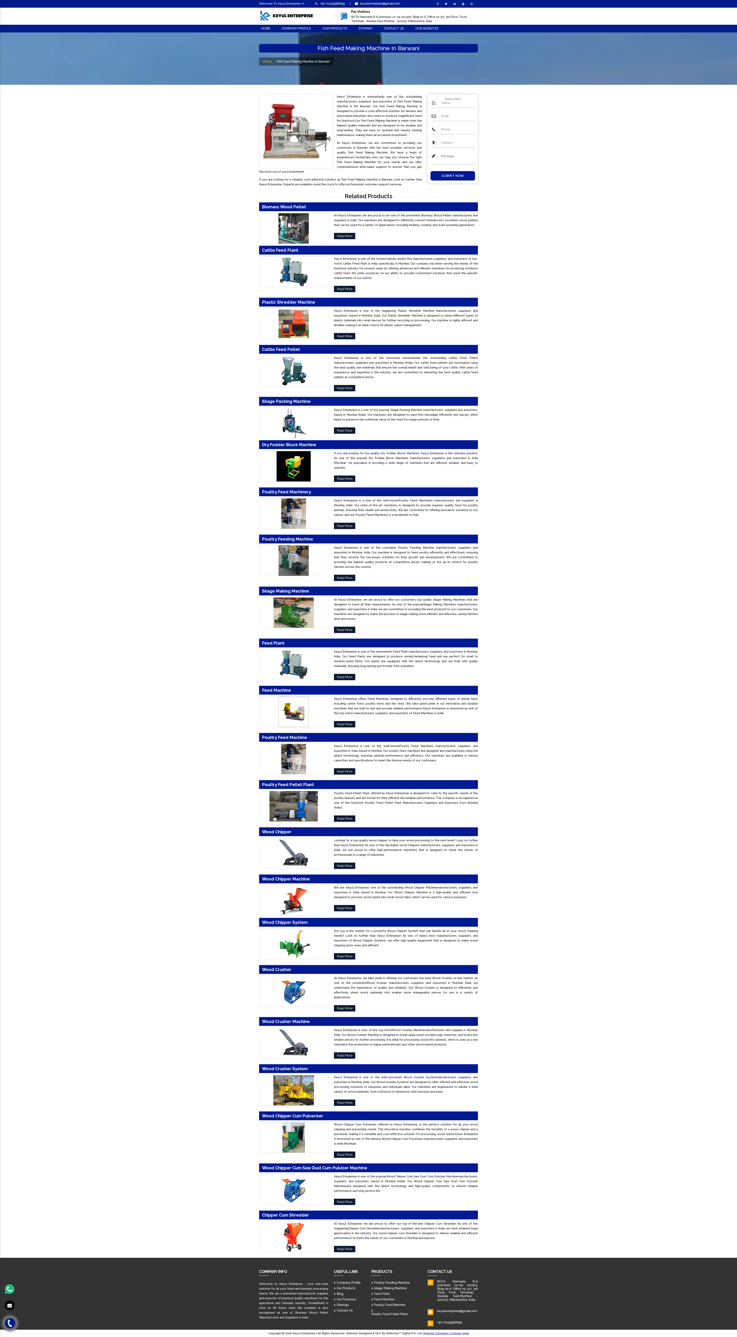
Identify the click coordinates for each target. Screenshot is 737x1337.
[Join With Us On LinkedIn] (455, 4)
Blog (340, 1294)
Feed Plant (382, 1294)
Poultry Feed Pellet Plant (389, 1314)
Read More (344, 236)
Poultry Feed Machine (390, 1305)
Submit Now (453, 176)
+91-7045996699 (332, 3)
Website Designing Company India (446, 1333)
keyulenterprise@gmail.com (380, 3)
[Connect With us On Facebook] (438, 4)
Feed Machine (384, 1299)
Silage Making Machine (390, 1288)
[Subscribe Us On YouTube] (463, 4)
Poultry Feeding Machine (392, 1282)
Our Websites (427, 28)
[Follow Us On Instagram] (471, 4)
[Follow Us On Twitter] (446, 4)
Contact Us (394, 28)
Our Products (334, 28)
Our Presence (346, 1299)
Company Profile (296, 28)
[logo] (286, 16)
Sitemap (365, 28)
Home (265, 28)
